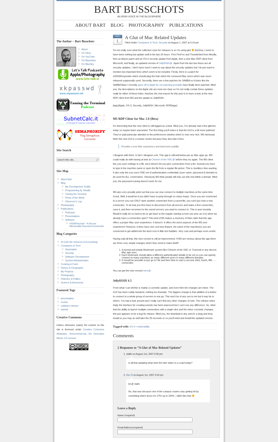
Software (69, 220)
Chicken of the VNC (161, 159)
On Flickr (86, 53)
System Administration (76, 260)
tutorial (64, 309)
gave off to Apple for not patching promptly (160, 85)
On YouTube (88, 56)
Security (69, 253)
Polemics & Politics (71, 279)
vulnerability (143, 326)
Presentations (72, 216)
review (64, 302)
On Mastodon (88, 60)
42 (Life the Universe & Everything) (79, 242)
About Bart (90, 25)
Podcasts (70, 212)
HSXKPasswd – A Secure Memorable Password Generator (87, 224)
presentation (67, 298)
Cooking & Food (69, 264)
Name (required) (126, 415)
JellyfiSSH (164, 63)
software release (69, 305)
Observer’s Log (73, 201)
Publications (186, 25)
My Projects (67, 271)
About (84, 49)
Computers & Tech (71, 245)
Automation (71, 249)
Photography (146, 25)
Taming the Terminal (75, 194)
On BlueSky (87, 64)
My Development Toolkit (77, 186)
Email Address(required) (130, 427)
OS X (132, 326)
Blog (117, 25)
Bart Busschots (139, 9)
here (145, 270)
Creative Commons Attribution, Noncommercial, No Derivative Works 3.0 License (80, 333)
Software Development (77, 256)
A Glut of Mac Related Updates (155, 37)
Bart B (129, 375)
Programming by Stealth (77, 190)
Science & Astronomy (72, 282)
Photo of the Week (74, 197)
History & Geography (72, 267)
